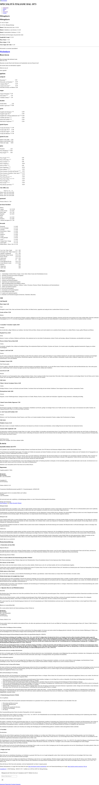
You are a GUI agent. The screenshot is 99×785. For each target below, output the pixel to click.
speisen (4, 9)
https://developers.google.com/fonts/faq (37, 766)
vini (4, 10)
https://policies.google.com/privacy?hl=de (77, 766)
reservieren (5, 11)
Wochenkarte (5, 51)
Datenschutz (8, 784)
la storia (4, 13)
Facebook (13, 784)
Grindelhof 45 (3, 769)
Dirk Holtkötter (3, 503)
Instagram (18, 784)
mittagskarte (5, 7)
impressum (2, 784)
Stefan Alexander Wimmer (15, 503)
